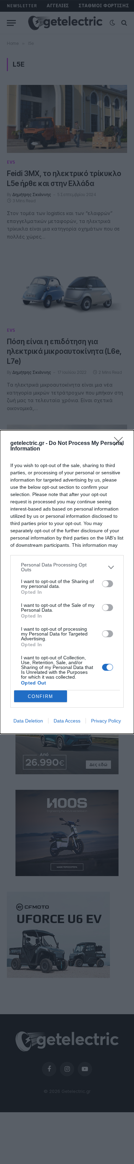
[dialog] (67, 582)
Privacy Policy (106, 721)
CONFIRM (40, 696)
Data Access (67, 721)
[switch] (107, 583)
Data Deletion (28, 721)
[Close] (120, 443)
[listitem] (67, 567)
